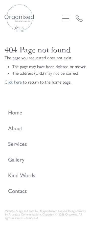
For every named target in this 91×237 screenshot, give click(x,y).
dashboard (32, 218)
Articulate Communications (25, 214)
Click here (13, 82)
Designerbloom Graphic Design (57, 211)
